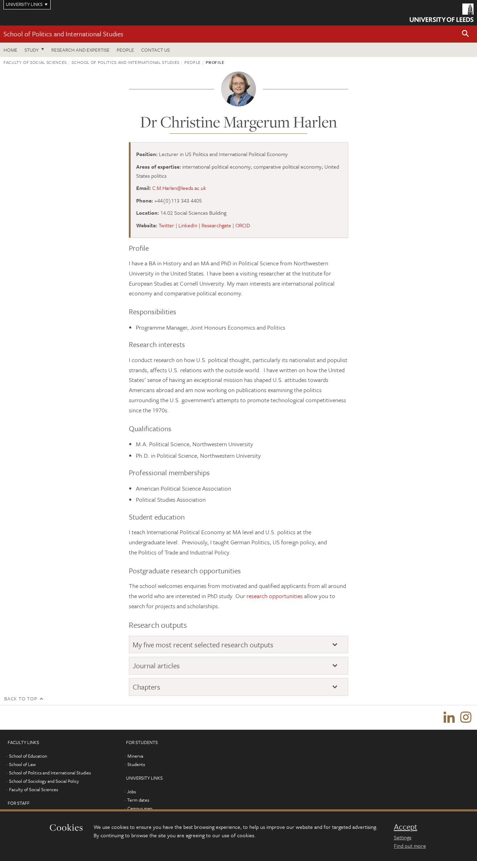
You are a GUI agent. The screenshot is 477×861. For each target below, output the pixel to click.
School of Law (22, 764)
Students (136, 764)
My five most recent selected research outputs (203, 645)
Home (10, 49)
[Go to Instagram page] (465, 717)
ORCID (242, 225)
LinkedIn (187, 225)
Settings (402, 837)
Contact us (155, 49)
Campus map (139, 808)
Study (31, 49)
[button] (465, 34)
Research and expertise (80, 49)
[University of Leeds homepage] (442, 12)
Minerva (135, 755)
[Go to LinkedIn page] (449, 717)
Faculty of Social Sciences (35, 62)
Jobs (131, 791)
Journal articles (156, 666)
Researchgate (216, 225)
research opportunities (275, 595)
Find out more (410, 845)
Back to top (20, 698)
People (125, 49)
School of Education (28, 755)
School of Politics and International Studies (63, 33)
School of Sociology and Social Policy (44, 781)
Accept (405, 827)
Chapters (146, 687)
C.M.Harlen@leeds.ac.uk (179, 188)
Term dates (138, 799)
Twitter (166, 225)
